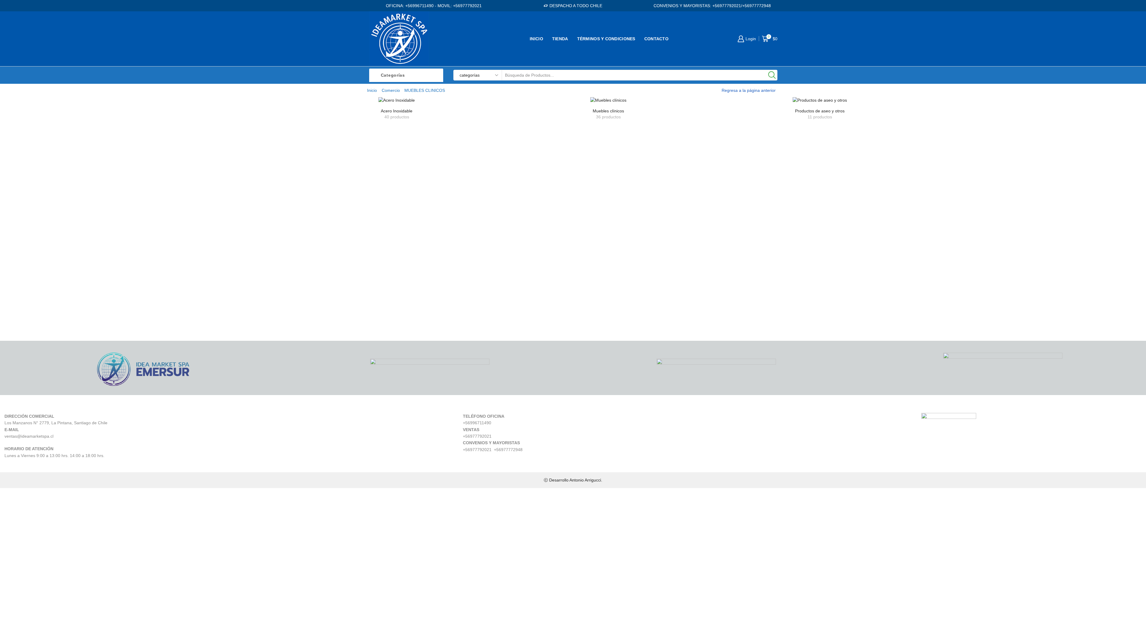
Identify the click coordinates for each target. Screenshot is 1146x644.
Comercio (391, 90)
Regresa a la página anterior (749, 90)
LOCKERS (871, 227)
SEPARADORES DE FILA (888, 268)
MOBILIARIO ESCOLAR (885, 157)
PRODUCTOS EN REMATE (890, 288)
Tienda (560, 38)
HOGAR (868, 137)
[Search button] (772, 75)
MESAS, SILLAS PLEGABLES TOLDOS (903, 238)
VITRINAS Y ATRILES (883, 258)
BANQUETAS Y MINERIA (887, 177)
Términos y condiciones (606, 38)
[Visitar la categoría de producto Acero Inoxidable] (396, 100)
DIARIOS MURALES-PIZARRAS (895, 197)
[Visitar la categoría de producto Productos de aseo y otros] (820, 100)
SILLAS (868, 127)
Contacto (656, 38)
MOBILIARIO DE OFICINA (888, 117)
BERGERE (871, 167)
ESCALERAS (874, 207)
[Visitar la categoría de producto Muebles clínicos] (608, 100)
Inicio (536, 38)
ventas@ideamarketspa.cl (28, 436)
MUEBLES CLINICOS (883, 248)
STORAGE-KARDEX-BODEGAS (895, 278)
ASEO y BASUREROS (884, 187)
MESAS (868, 147)
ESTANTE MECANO (882, 217)
